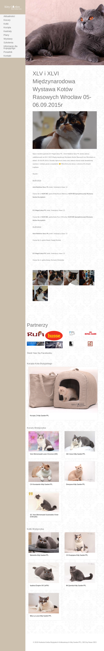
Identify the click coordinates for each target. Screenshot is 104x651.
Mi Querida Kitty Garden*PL (76, 585)
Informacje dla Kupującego (10, 47)
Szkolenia (8, 42)
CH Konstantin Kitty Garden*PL (41, 484)
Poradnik (8, 52)
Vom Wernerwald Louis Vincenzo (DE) (44, 454)
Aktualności (9, 16)
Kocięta (7, 27)
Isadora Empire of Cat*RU (39, 585)
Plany (6, 35)
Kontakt (7, 56)
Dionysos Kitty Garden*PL (75, 484)
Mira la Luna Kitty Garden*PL (40, 616)
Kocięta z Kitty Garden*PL (39, 415)
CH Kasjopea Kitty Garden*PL (77, 555)
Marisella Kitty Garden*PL (39, 555)
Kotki (6, 24)
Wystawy (8, 38)
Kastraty (8, 31)
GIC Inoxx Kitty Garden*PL (75, 454)
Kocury (7, 20)
